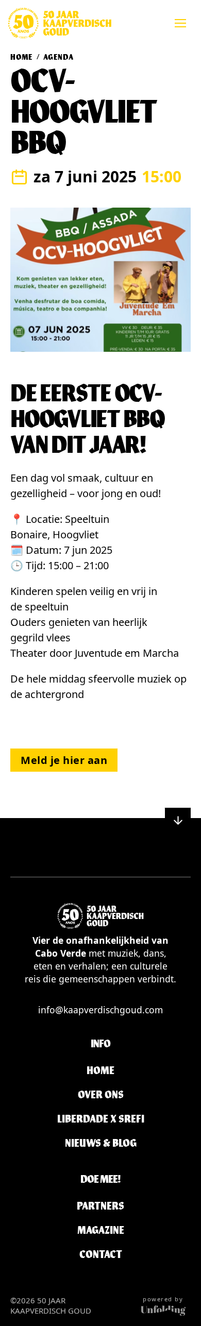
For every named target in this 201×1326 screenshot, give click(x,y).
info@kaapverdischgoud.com (100, 1010)
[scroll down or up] (178, 821)
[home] (59, 23)
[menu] (180, 23)
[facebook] (91, 855)
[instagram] (109, 855)
